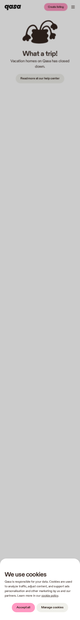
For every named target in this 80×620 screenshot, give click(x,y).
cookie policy (49, 596)
